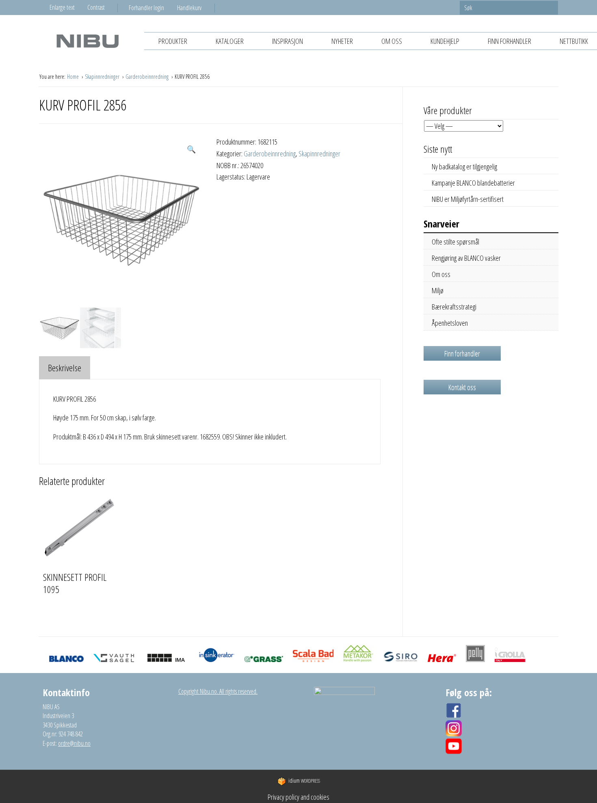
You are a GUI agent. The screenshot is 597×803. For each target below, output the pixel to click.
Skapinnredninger (103, 76)
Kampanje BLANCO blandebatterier (473, 183)
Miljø (437, 290)
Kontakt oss (462, 387)
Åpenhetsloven (450, 323)
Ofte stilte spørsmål (455, 242)
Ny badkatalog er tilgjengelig (464, 166)
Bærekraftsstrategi (454, 307)
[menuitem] (153, 8)
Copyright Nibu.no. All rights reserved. (217, 691)
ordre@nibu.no (74, 743)
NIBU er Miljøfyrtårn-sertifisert (468, 199)
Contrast (96, 7)
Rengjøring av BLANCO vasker (466, 258)
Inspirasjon (287, 41)
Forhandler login (146, 7)
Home (73, 76)
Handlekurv (189, 7)
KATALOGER (230, 41)
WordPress (304, 780)
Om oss (391, 41)
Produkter (172, 41)
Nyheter (342, 41)
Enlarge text (62, 7)
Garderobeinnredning (147, 76)
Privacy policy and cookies (298, 797)
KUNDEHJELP (444, 41)
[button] (191, 149)
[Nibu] (87, 40)
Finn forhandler (509, 41)
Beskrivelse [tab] (64, 367)
